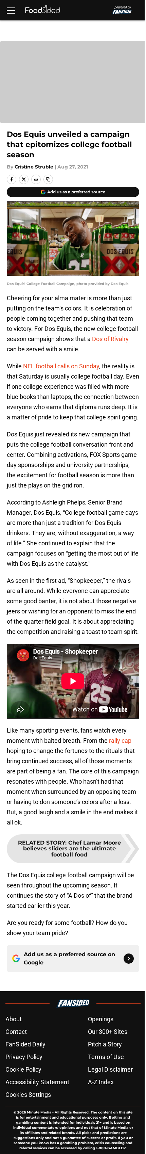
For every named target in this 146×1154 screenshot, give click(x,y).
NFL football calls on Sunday (61, 366)
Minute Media (39, 1112)
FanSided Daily (25, 1044)
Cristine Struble (34, 167)
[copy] (48, 179)
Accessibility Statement (37, 1082)
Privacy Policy (23, 1056)
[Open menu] (11, 10)
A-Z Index (101, 1082)
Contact (16, 1031)
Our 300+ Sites (107, 1031)
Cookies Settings (28, 1094)
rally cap (120, 740)
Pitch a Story (105, 1044)
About (13, 1019)
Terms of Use (106, 1056)
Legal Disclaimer (110, 1069)
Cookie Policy (23, 1069)
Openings (100, 1019)
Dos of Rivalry (110, 338)
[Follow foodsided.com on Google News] (129, 958)
